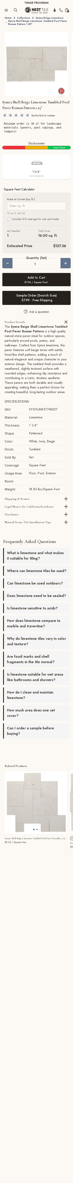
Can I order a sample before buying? (30, 731)
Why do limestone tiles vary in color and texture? (36, 641)
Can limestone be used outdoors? (35, 583)
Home (8, 18)
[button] (36, 64)
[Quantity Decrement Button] (7, 263)
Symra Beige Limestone (49, 18)
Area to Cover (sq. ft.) (21, 199)
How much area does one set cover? (31, 713)
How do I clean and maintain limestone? (30, 695)
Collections (23, 18)
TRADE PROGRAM (36, 3)
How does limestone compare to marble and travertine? (34, 623)
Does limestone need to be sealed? (36, 595)
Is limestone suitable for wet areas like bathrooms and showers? (35, 677)
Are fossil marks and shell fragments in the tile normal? (31, 659)
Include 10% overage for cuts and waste (35, 219)
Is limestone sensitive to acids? (32, 608)
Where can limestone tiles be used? (36, 570)
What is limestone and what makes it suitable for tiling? (35, 555)
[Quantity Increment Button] (66, 263)
